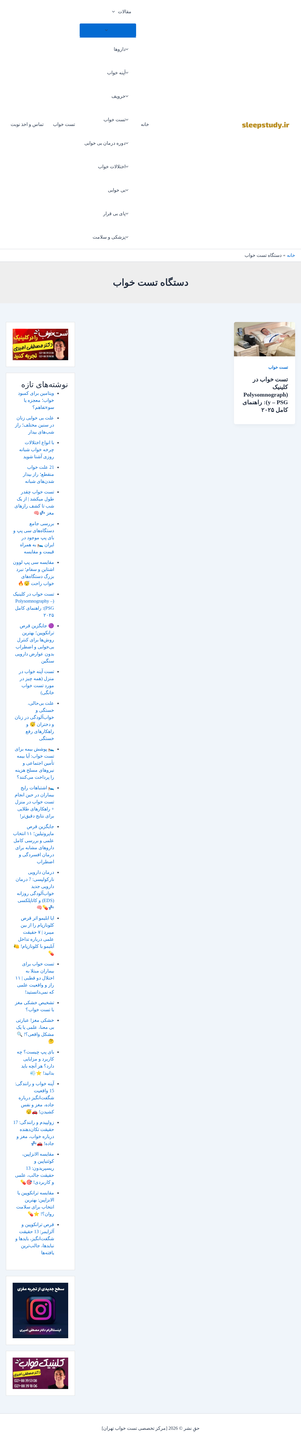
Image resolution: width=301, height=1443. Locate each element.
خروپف (118, 96)
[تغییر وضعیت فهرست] (108, 30)
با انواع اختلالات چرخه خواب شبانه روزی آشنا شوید (36, 449)
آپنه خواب (116, 72)
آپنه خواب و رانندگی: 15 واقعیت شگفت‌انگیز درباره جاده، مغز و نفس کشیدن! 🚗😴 (34, 1097)
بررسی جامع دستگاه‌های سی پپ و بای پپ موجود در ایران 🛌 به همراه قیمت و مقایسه (33, 537)
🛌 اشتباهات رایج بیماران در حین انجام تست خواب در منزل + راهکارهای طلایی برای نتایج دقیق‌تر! (34, 801)
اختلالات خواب (112, 166)
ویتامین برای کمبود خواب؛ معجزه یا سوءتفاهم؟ (36, 400)
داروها (120, 49)
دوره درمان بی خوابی (105, 143)
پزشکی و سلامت (109, 237)
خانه (145, 124)
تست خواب (114, 119)
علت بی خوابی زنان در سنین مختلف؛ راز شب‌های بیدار (34, 424)
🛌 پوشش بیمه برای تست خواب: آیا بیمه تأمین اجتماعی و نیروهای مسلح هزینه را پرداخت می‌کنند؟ (34, 763)
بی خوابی (117, 190)
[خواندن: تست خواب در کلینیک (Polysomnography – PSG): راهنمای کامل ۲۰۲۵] (264, 338)
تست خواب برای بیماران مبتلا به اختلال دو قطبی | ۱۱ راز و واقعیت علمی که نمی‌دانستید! (34, 977)
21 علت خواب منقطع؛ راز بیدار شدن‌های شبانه (38, 474)
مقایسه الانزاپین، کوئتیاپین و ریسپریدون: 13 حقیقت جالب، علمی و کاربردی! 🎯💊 (34, 1168)
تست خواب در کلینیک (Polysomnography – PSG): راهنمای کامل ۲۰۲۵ (265, 394)
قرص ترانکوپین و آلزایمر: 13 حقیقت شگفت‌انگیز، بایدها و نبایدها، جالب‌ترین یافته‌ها (34, 1238)
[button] (115, 11)
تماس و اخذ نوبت (27, 124)
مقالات (124, 11)
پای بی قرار (114, 213)
